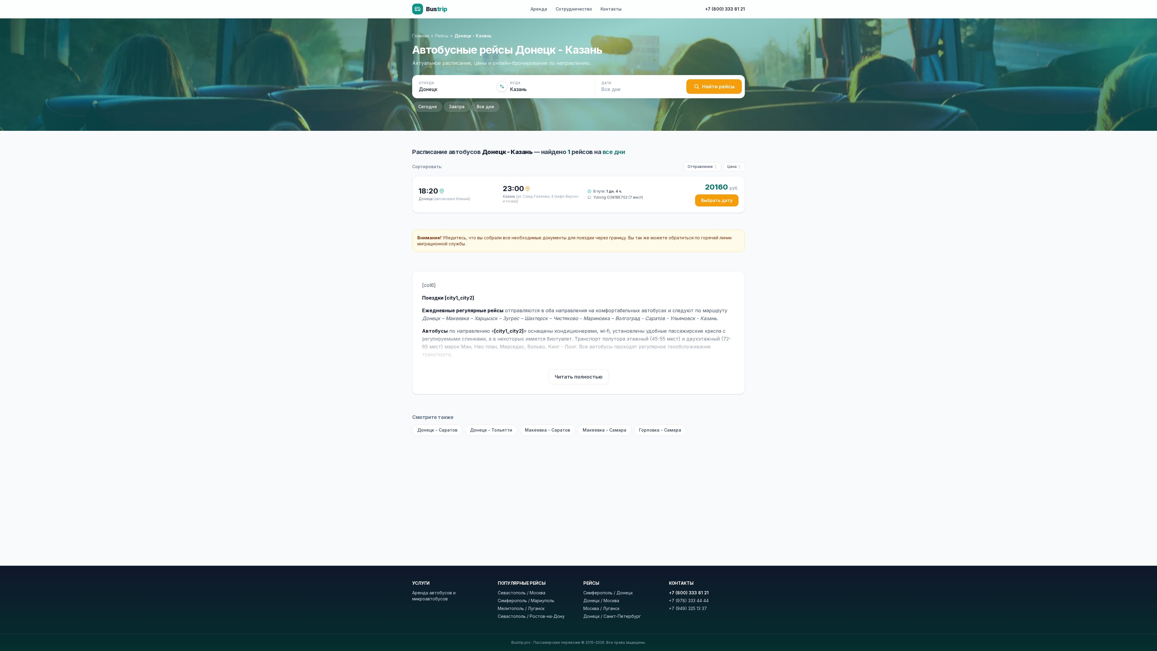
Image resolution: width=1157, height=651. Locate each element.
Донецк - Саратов (437, 429)
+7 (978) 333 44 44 (689, 600)
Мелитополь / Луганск (521, 608)
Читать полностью (579, 377)
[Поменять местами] (502, 86)
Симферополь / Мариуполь (526, 600)
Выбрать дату (716, 200)
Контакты (611, 8)
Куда (515, 83)
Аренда (539, 8)
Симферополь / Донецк (608, 592)
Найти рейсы (718, 86)
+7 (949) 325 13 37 (688, 608)
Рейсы (441, 35)
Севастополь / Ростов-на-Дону (531, 616)
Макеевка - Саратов (547, 429)
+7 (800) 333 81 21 (725, 8)
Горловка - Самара (660, 429)
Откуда (426, 83)
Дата (606, 83)
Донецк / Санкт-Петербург (612, 616)
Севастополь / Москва (521, 592)
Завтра (457, 106)
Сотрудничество (574, 8)
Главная (420, 35)
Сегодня (427, 106)
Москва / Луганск (601, 608)
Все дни (485, 106)
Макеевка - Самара (604, 429)
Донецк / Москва (601, 600)
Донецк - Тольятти (491, 429)
